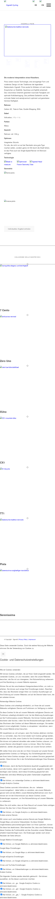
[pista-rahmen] (18, 60)
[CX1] (27, 418)
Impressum (32, 639)
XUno (3, 412)
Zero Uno (5, 361)
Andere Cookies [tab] (6, 872)
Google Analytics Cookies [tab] (9, 783)
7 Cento (4, 310)
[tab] (27, 105)
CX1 (2, 462)
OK (3, 654)
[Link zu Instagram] (49, 639)
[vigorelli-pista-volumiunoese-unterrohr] (27, 63)
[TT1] (27, 469)
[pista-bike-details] (46, 61)
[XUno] (27, 367)
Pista (3, 564)
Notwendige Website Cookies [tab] (11, 701)
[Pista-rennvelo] (27, 40)
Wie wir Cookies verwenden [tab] (10, 669)
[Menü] (47, 5)
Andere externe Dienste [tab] (8, 815)
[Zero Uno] (27, 316)
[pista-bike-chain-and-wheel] (37, 64)
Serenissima (7, 615)
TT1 (2, 513)
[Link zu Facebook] (45, 639)
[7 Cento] (27, 265)
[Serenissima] (27, 570)
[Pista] (27, 519)
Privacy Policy (23, 639)
